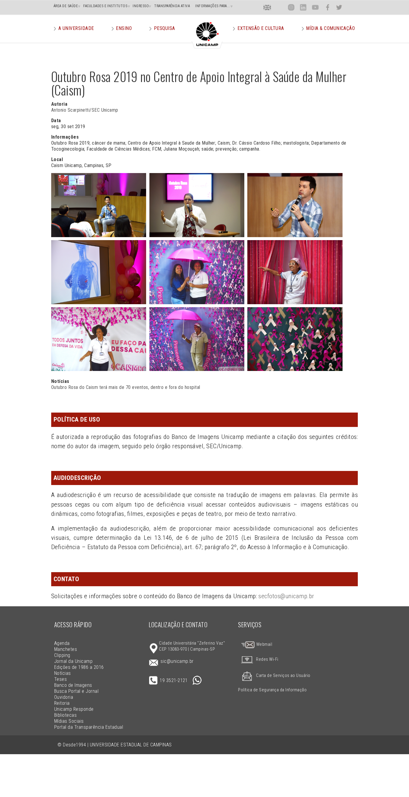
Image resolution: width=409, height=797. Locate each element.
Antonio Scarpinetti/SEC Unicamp (84, 110)
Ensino (124, 28)
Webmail (263, 644)
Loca (279, 7)
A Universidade (76, 28)
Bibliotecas (65, 715)
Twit (339, 7)
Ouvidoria (63, 697)
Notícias (62, 673)
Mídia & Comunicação (330, 28)
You (315, 7)
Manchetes (65, 649)
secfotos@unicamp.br (286, 596)
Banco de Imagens (73, 685)
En (267, 7)
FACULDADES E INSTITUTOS (105, 6)
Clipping (62, 655)
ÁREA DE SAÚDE (66, 6)
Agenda (62, 643)
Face (327, 7)
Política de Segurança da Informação (272, 690)
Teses (60, 679)
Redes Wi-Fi (267, 659)
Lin (303, 7)
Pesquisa (164, 28)
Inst (291, 7)
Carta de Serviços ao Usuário (283, 675)
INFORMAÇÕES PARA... (212, 6)
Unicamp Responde (74, 709)
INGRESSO (141, 6)
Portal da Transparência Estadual (88, 727)
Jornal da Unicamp (73, 661)
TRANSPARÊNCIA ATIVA (172, 6)
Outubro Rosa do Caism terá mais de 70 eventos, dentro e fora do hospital (125, 387)
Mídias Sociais (69, 721)
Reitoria (62, 703)
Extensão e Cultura (260, 28)
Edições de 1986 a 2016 (79, 667)
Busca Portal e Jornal (76, 691)
